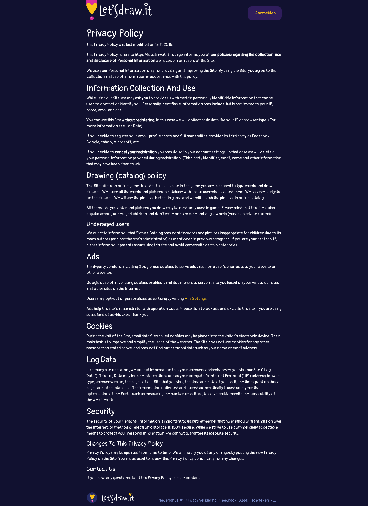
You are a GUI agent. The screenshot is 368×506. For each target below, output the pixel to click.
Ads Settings (195, 298)
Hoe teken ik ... (263, 500)
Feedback (227, 500)
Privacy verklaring (201, 500)
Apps (243, 500)
